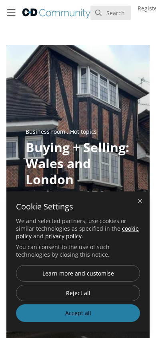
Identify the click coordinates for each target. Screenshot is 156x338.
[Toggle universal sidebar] (11, 13)
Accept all (78, 313)
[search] (110, 13)
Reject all (78, 293)
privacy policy (63, 236)
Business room (46, 131)
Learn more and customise (78, 273)
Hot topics (83, 131)
